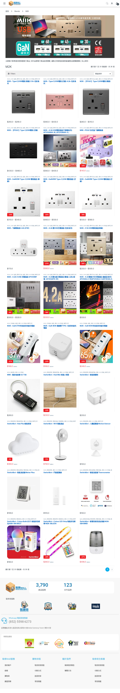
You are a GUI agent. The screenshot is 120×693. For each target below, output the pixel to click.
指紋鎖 (12, 372)
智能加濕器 (86, 519)
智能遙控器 (56, 372)
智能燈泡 (18, 519)
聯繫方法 (68, 671)
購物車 (7, 676)
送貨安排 (38, 676)
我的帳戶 (8, 665)
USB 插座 (13, 79)
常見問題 (38, 681)
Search (107, 3)
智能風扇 (61, 421)
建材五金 (19, 79)
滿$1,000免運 (30, 79)
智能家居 (49, 372)
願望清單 (8, 681)
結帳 (6, 671)
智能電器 (55, 421)
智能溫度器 (19, 470)
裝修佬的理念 (69, 665)
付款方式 (38, 671)
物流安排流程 (39, 665)
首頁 (7, 11)
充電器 (12, 323)
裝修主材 (37, 79)
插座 (24, 79)
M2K (8, 79)
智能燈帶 (55, 519)
